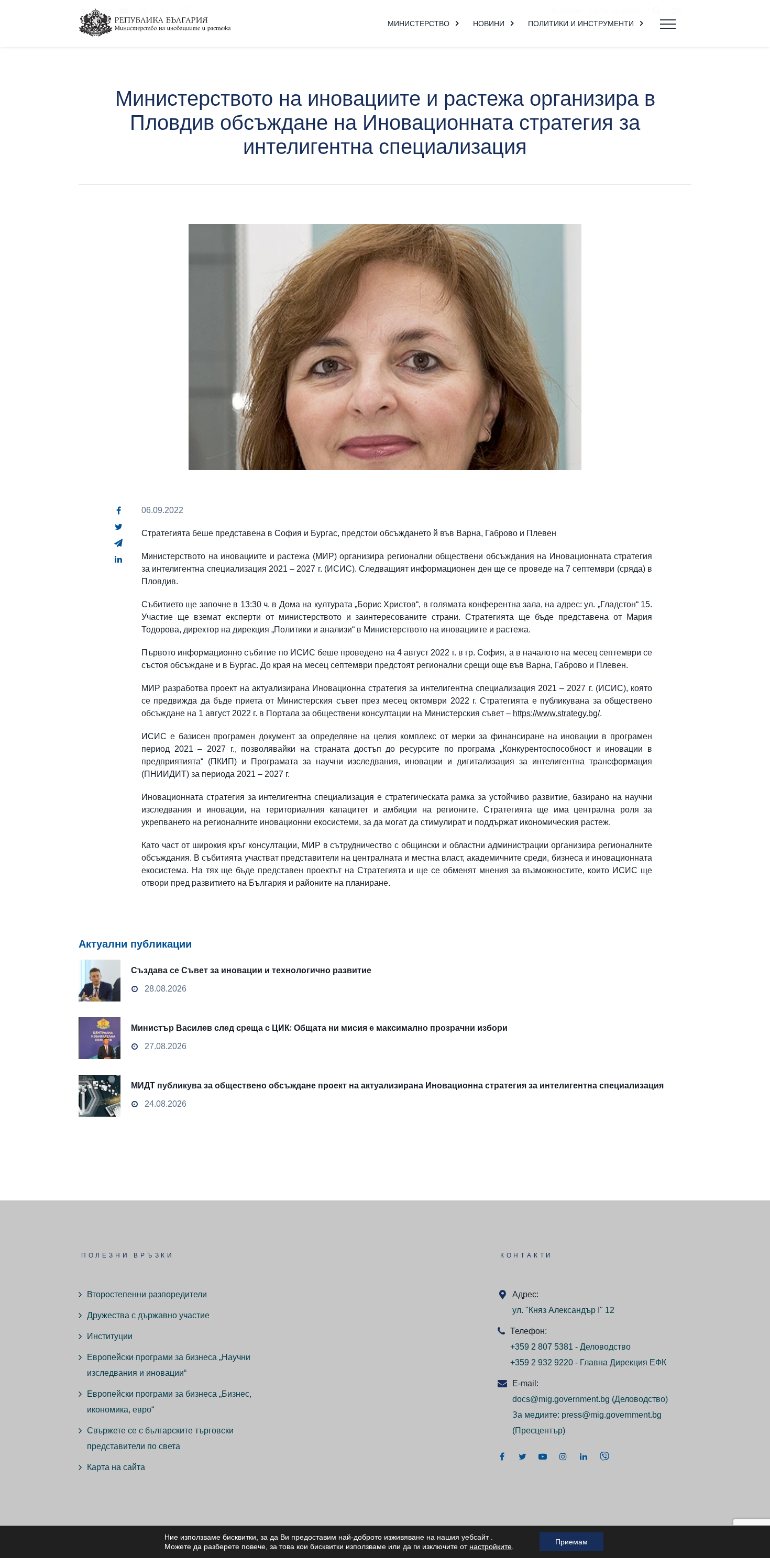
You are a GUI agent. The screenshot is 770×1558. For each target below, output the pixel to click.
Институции (110, 1336)
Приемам (571, 1542)
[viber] (604, 1456)
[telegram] (118, 543)
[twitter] (118, 526)
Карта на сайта (116, 1467)
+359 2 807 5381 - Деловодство (570, 1346)
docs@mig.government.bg (561, 1399)
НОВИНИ (488, 23)
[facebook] (118, 510)
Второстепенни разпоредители (147, 1294)
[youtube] (542, 1456)
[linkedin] (118, 559)
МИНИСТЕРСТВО (418, 23)
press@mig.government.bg (612, 1414)
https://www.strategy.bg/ (556, 713)
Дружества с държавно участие (148, 1315)
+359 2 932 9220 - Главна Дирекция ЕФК (588, 1362)
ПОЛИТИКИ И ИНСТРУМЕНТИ (581, 23)
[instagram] (563, 1456)
